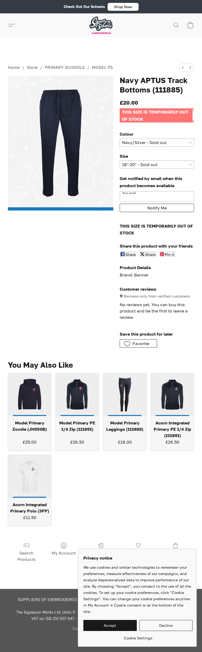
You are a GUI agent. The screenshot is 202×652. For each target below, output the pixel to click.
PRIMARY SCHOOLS (65, 67)
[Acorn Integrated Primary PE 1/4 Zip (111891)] (172, 394)
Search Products (26, 556)
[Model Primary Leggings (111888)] (124, 394)
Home (14, 67)
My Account (64, 553)
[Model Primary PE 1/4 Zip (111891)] (77, 394)
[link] (138, 636)
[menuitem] (182, 67)
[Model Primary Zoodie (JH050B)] (29, 394)
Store (32, 67)
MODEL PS (102, 67)
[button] (123, 7)
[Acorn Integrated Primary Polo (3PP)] (29, 476)
